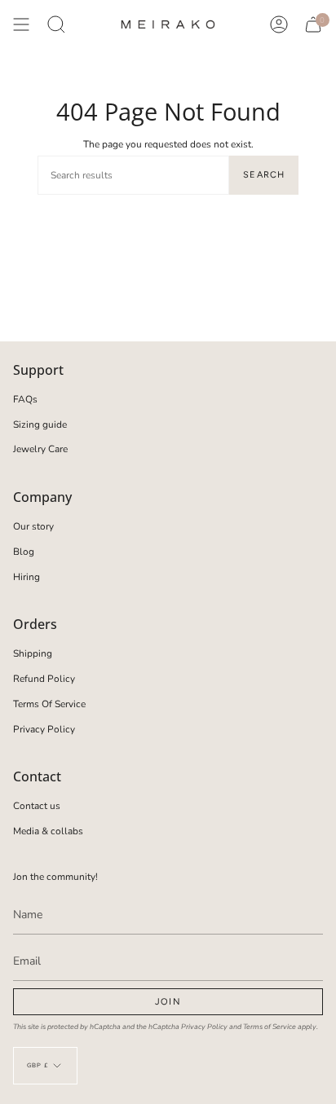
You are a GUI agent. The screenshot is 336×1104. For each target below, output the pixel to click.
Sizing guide (40, 424)
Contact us (36, 805)
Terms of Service (269, 1026)
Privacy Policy (44, 729)
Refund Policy (44, 678)
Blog (23, 551)
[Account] (279, 24)
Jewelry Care (40, 448)
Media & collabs (48, 831)
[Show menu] (21, 24)
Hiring (26, 576)
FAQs (25, 399)
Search (264, 174)
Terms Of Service (49, 703)
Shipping (32, 653)
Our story (33, 526)
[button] (56, 24)
